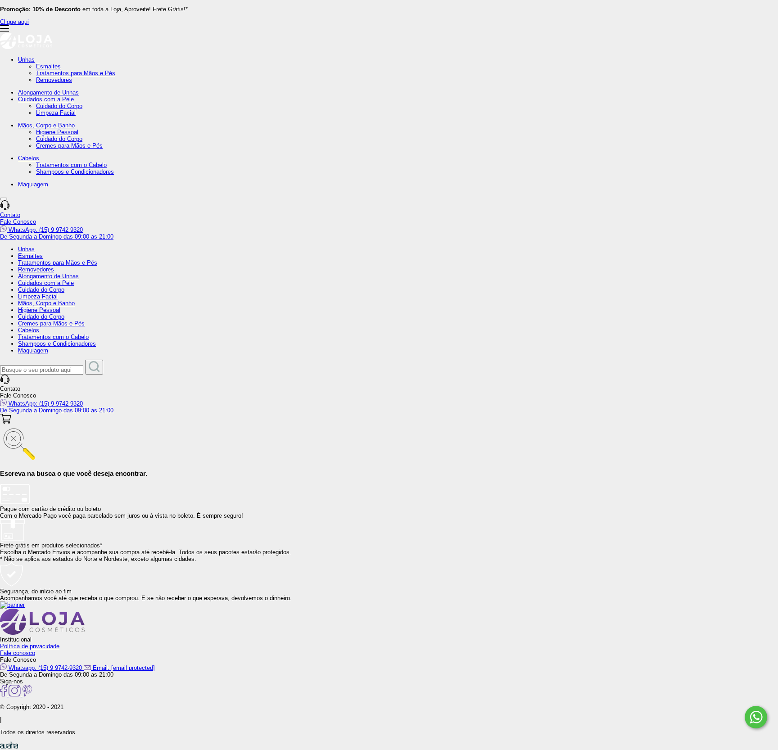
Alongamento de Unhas (48, 92)
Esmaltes (48, 66)
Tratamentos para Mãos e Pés (75, 73)
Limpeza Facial (56, 112)
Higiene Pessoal (57, 132)
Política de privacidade (29, 646)
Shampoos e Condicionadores (75, 171)
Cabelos (28, 158)
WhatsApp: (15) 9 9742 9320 (45, 229)
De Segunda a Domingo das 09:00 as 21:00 (56, 236)
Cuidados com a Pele (46, 99)
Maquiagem (33, 184)
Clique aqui (14, 21)
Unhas (26, 59)
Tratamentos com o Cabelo (71, 165)
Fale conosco (17, 653)
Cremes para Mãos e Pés (69, 145)
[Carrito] (5, 421)
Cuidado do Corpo (59, 106)
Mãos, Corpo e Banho (46, 125)
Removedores (54, 80)
